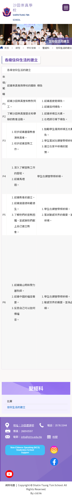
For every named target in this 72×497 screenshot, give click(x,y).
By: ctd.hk (36, 493)
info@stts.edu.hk (31, 437)
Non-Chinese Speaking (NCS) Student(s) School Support (25, 450)
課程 (18, 47)
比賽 (9, 401)
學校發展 (31, 47)
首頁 (6, 47)
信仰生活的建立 (16, 407)
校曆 (55, 437)
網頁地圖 (10, 485)
